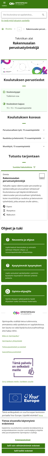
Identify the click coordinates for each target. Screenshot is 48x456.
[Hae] (43, 14)
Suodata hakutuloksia (22, 167)
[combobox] (22, 15)
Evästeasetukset (23, 440)
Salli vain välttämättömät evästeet (23, 445)
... (19, 29)
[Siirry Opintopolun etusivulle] (18, 4)
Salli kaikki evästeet (23, 450)
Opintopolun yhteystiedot (12, 341)
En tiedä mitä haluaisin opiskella (15, 20)
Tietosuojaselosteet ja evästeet (14, 347)
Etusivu (9, 29)
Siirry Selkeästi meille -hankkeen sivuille (17, 381)
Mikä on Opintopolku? (10, 336)
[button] (24, 130)
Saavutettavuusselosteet (11, 352)
